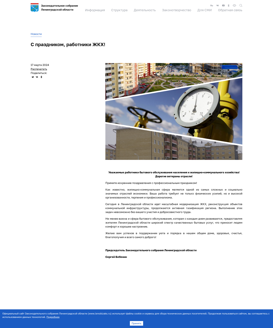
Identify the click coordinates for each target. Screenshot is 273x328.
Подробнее (53, 317)
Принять (136, 323)
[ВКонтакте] (37, 77)
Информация (95, 10)
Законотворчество (176, 10)
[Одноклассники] (41, 77)
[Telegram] (32, 77)
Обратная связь (230, 10)
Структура (119, 10)
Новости (36, 34)
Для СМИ (204, 10)
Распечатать (39, 69)
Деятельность (145, 10)
